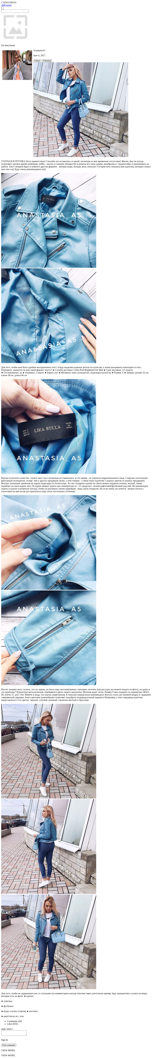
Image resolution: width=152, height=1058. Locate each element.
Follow (37, 61)
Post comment (8, 1045)
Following (47, 61)
